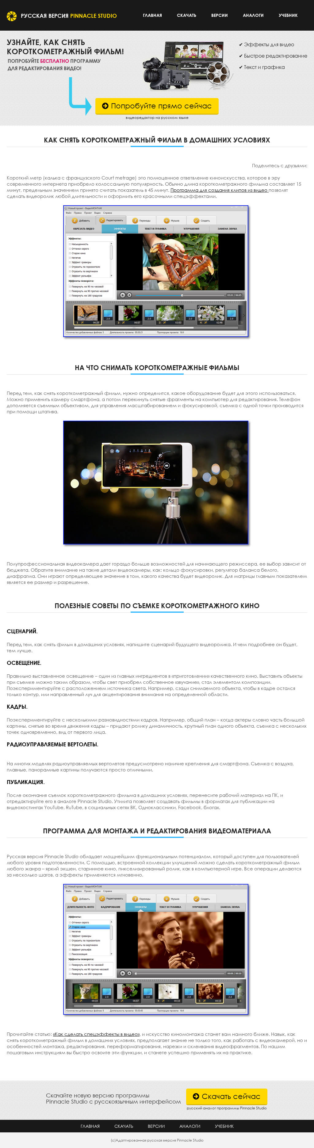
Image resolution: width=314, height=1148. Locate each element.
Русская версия (69, 15)
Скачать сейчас (231, 1096)
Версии (219, 15)
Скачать (186, 15)
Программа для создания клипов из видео (219, 190)
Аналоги (253, 15)
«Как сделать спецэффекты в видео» (96, 1034)
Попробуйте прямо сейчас (161, 105)
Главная (152, 15)
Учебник (288, 15)
